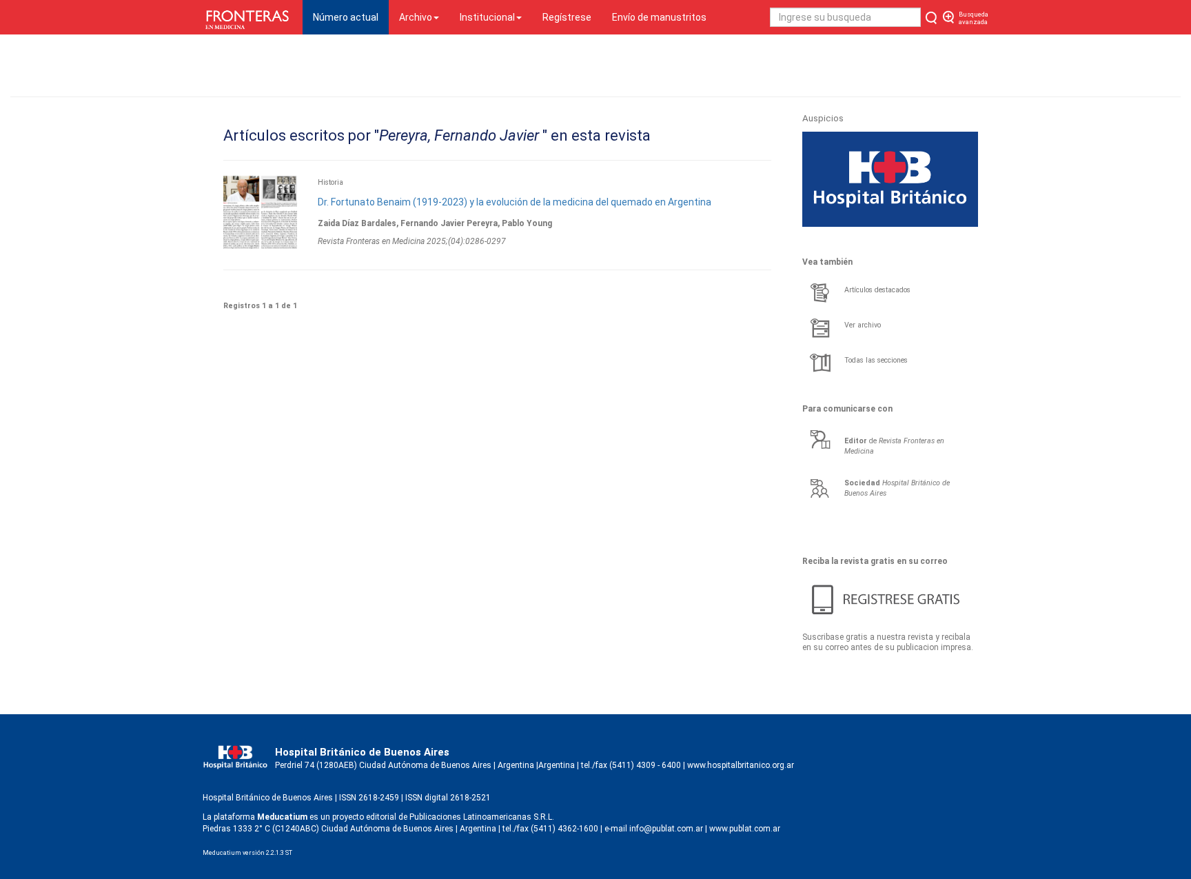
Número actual (351, 17)
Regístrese (566, 17)
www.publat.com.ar (743, 828)
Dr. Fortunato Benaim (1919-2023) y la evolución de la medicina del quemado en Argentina (514, 202)
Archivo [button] (415, 17)
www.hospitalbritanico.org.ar (740, 765)
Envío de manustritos (659, 17)
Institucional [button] (487, 17)
